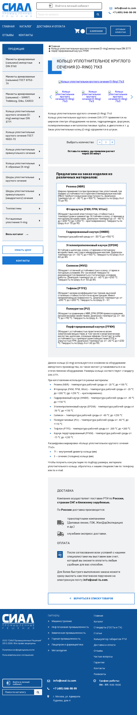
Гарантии (99, 662)
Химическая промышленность (69, 632)
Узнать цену (23, 250)
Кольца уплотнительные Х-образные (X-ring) (20, 165)
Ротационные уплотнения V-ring (16, 220)
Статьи (98, 633)
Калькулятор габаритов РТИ (110, 639)
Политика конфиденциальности (18, 649)
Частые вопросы (103, 656)
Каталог (26, 26)
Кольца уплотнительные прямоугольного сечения (20, 151)
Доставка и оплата (51, 26)
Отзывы (8, 35)
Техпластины (13, 208)
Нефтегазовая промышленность (70, 627)
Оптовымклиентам (120, 30)
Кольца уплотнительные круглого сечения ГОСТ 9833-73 (20, 136)
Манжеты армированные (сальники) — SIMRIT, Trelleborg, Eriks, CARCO (20, 97)
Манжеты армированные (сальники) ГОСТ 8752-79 (20, 80)
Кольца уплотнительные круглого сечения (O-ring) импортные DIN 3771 (20, 116)
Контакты (26, 35)
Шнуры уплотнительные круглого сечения (20, 179)
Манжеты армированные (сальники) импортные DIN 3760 (20, 63)
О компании (96, 31)
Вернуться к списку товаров (93, 598)
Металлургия (59, 650)
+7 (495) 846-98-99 (124, 12)
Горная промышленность (66, 638)
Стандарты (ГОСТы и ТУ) (108, 627)
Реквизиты (100, 674)
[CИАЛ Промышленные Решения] (17, 9)
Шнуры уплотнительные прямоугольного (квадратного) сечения (20, 195)
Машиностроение (62, 621)
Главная (8, 26)
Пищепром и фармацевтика (67, 644)
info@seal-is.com (125, 8)
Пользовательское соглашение (18, 655)
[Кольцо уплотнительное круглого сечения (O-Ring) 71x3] (91, 81)
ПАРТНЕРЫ (53, 615)
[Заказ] (78, 31)
